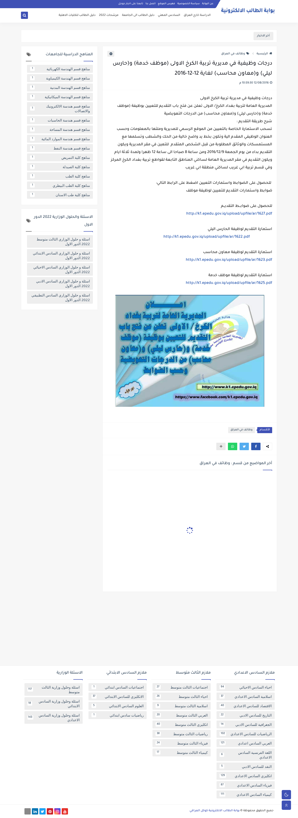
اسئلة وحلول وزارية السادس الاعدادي (54, 717)
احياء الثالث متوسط (182, 696)
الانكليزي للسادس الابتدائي (118, 696)
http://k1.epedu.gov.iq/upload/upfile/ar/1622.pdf (206, 237)
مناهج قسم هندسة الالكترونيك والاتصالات (61, 108)
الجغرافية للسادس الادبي (246, 724)
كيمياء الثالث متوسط (182, 752)
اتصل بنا (151, 3)
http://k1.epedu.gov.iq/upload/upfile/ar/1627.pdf (229, 214)
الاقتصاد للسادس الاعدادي (246, 705)
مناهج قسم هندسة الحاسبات (61, 120)
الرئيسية (262, 54)
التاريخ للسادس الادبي (246, 715)
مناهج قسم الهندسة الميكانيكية (61, 96)
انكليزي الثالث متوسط (182, 724)
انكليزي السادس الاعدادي (246, 775)
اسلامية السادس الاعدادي (246, 696)
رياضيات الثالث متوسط (182, 733)
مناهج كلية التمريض (61, 157)
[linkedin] (35, 811)
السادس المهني (169, 15)
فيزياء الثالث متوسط (182, 743)
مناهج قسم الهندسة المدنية (61, 87)
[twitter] (42, 811)
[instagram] (57, 811)
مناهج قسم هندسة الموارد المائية (61, 138)
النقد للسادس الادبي (246, 766)
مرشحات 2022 (109, 15)
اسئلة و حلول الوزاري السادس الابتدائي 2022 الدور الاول (61, 255)
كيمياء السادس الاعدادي (246, 794)
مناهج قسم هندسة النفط (61, 148)
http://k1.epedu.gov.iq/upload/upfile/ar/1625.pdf (229, 283)
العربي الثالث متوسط (182, 715)
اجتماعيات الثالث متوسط (182, 687)
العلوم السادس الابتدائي (118, 705)
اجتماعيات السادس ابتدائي (118, 687)
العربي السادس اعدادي (246, 743)
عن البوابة (207, 3)
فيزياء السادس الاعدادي (246, 785)
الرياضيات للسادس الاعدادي (246, 733)
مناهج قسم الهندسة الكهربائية (61, 68)
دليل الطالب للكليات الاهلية (77, 15)
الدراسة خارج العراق (197, 15)
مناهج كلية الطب (61, 176)
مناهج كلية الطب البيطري (61, 185)
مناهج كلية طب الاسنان (61, 194)
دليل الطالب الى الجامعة (138, 15)
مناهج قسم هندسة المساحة (61, 129)
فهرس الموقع (166, 3)
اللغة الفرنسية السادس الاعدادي (246, 754)
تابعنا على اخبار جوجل (130, 3)
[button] (256, 446)
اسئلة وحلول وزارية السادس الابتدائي (54, 703)
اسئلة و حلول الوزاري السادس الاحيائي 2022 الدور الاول (61, 269)
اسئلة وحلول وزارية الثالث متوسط (54, 689)
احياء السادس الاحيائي (246, 687)
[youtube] (65, 811)
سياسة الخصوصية (188, 3)
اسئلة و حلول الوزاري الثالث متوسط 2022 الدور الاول (63, 241)
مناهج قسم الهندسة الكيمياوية (61, 78)
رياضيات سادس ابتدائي (118, 715)
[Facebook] (27, 811)
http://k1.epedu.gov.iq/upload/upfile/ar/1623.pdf (229, 260)
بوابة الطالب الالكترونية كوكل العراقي (215, 810)
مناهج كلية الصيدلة (61, 166)
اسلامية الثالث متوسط (182, 705)
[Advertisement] (149, 630)
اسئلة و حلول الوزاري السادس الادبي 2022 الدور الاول (63, 283)
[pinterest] (50, 811)
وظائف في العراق (233, 54)
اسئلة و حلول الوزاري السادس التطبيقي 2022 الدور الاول (60, 297)
